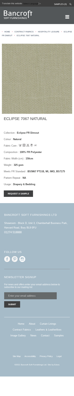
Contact (45, 335)
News (33, 335)
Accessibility (30, 356)
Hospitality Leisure (48, 32)
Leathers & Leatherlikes (48, 329)
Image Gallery (18, 335)
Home (21, 323)
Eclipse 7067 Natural (28, 35)
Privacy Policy (46, 356)
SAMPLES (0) (60, 4)
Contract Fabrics (24, 32)
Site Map (17, 356)
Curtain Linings (48, 323)
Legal (59, 356)
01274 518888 (13, 232)
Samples (59, 335)
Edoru (57, 365)
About (32, 323)
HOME (7, 32)
